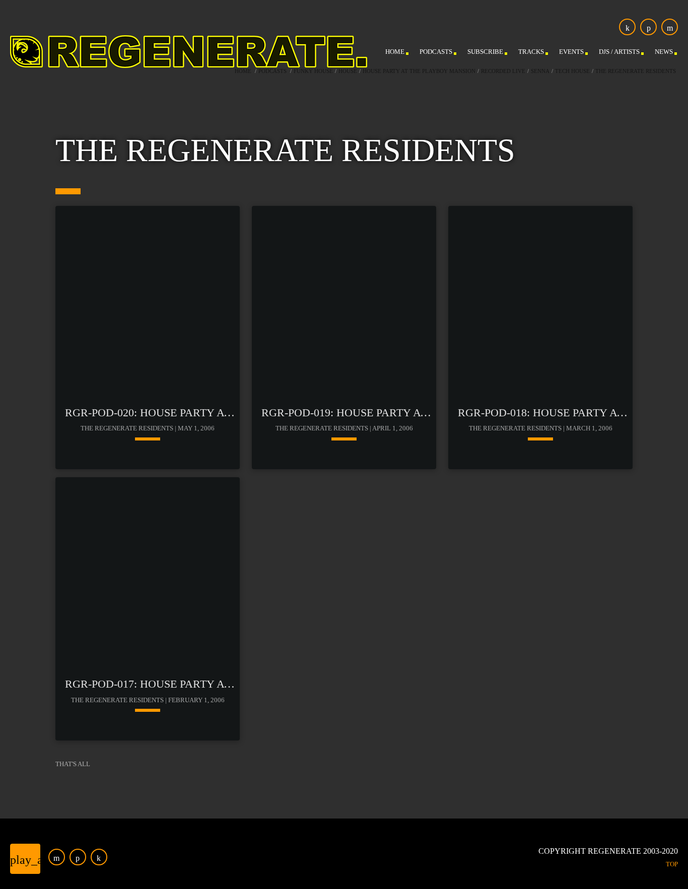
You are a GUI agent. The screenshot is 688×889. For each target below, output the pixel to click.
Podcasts (272, 71)
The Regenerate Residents (635, 71)
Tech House (572, 71)
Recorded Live (503, 71)
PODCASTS (436, 51)
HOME (394, 51)
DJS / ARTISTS (619, 51)
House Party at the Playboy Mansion (419, 71)
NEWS (664, 51)
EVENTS (571, 51)
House (347, 71)
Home (243, 71)
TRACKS (531, 51)
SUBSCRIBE (485, 51)
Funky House (313, 71)
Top (672, 864)
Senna (540, 71)
